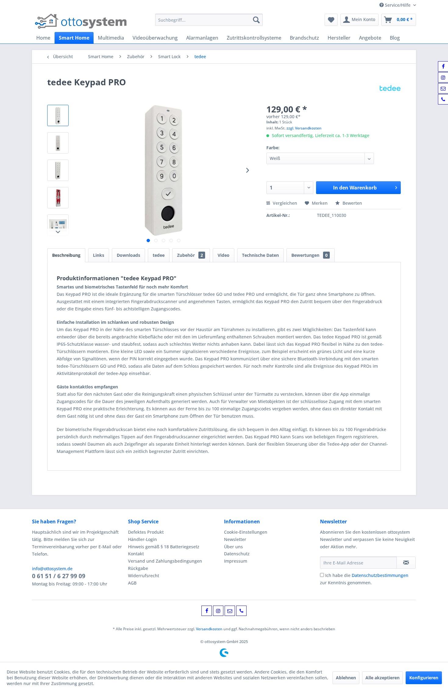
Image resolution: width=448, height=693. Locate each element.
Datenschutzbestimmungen (380, 575)
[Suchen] (256, 20)
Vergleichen (284, 203)
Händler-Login (142, 539)
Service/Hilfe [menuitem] (398, 5)
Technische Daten (260, 255)
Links (98, 255)
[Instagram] (218, 611)
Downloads (128, 255)
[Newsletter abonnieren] (406, 563)
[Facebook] (207, 611)
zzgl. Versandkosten (304, 128)
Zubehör (190, 255)
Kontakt (136, 554)
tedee (159, 255)
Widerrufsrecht (143, 575)
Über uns (233, 547)
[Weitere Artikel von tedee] (390, 88)
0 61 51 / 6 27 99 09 (58, 576)
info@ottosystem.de (52, 568)
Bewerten (351, 203)
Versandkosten (209, 628)
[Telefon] (241, 611)
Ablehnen (346, 678)
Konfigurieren (423, 678)
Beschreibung (66, 255)
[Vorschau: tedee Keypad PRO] (58, 115)
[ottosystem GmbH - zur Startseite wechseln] (80, 21)
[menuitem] (209, 20)
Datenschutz (237, 554)
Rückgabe (138, 568)
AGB (132, 583)
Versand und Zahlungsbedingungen (165, 561)
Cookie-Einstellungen (245, 532)
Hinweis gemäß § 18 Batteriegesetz (163, 547)
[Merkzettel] (331, 20)
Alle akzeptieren (382, 678)
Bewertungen (309, 255)
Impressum (235, 561)
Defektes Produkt (146, 532)
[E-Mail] (230, 611)
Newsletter (235, 539)
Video (223, 255)
